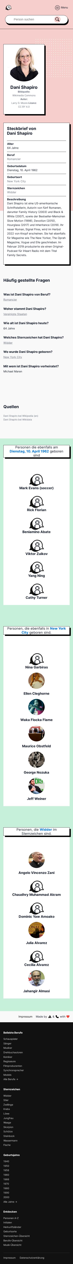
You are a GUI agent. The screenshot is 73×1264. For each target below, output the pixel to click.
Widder (11, 192)
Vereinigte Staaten (15, 314)
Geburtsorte (10, 1231)
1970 (6, 1183)
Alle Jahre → (10, 1201)
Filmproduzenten (12, 1065)
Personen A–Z (11, 1218)
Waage (7, 1122)
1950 (6, 1165)
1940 (6, 1161)
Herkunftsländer (12, 1227)
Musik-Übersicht (12, 1244)
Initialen (7, 1222)
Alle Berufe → (10, 1079)
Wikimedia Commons (23, 95)
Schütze (8, 1131)
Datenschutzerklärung (32, 1257)
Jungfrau (8, 1118)
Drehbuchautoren (13, 1052)
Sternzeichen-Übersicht (16, 1235)
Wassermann (10, 1140)
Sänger (7, 1043)
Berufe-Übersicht (12, 1240)
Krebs (6, 1109)
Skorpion (8, 1127)
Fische (7, 1144)
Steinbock (9, 1136)
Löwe (6, 1113)
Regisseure (9, 1061)
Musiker (7, 1047)
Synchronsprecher (13, 1070)
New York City (12, 357)
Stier (5, 1100)
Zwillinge (8, 1104)
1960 (6, 1174)
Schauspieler (10, 1038)
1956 (6, 1170)
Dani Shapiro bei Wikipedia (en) (20, 415)
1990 (6, 1192)
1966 (6, 1179)
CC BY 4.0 (24, 106)
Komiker (7, 1056)
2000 (6, 1197)
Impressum (25, 1016)
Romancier (14, 159)
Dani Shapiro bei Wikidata (17, 419)
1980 (6, 1188)
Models (7, 1074)
